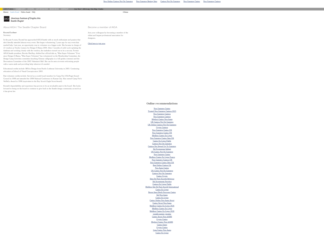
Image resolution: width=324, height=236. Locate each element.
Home (126, 12)
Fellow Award (25, 12)
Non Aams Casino (162, 168)
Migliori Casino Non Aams (162, 119)
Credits (101, 9)
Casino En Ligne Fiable (162, 141)
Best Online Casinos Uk (162, 165)
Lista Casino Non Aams (162, 230)
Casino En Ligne (162, 190)
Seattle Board (14, 12)
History (5, 12)
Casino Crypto (162, 176)
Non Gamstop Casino (162, 108)
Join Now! (78, 9)
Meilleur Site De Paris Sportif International (162, 187)
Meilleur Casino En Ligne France (162, 157)
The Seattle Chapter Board (32, 27)
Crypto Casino (162, 219)
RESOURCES (54, 9)
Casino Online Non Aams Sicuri (162, 200)
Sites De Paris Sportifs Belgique (162, 179)
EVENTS (30, 9)
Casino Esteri (162, 225)
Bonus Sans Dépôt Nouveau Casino (162, 192)
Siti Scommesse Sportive (162, 181)
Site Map (94, 9)
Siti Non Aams (162, 195)
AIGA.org (86, 9)
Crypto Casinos (162, 127)
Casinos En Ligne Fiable (162, 184)
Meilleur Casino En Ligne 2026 (162, 206)
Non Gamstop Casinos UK (162, 160)
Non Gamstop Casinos (162, 114)
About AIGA (9, 27)
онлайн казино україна (162, 214)
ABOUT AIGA (8, 9)
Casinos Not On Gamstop (162, 144)
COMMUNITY (20, 9)
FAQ (33, 12)
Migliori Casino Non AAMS (162, 222)
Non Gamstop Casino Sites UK (162, 138)
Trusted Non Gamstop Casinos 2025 (162, 111)
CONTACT (65, 9)
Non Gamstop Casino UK (162, 130)
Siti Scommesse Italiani (162, 149)
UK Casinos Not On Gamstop (162, 122)
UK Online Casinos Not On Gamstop (162, 125)
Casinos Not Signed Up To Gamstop (162, 146)
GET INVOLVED (42, 9)
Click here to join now (96, 43)
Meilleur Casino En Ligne (162, 135)
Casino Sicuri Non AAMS (162, 217)
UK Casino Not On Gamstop (162, 152)
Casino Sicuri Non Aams (162, 203)
